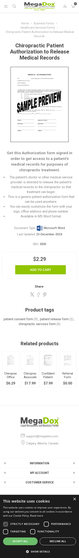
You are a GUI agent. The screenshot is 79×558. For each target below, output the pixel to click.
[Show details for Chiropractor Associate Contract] (30, 360)
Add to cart (40, 269)
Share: (39, 286)
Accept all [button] (20, 541)
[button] (39, 551)
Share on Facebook (38, 294)
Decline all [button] (58, 541)
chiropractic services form (37, 324)
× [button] (74, 499)
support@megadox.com (42, 436)
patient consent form (18, 319)
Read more (36, 515)
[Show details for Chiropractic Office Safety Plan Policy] (10, 360)
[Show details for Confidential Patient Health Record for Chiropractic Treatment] (48, 360)
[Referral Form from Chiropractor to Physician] (67, 360)
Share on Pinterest (45, 294)
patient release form (54, 319)
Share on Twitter (32, 294)
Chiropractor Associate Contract (30, 377)
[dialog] (39, 526)
